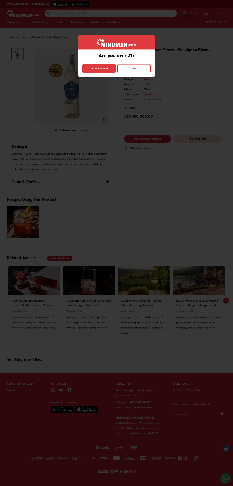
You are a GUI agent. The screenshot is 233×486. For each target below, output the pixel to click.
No (134, 68)
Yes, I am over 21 (99, 68)
